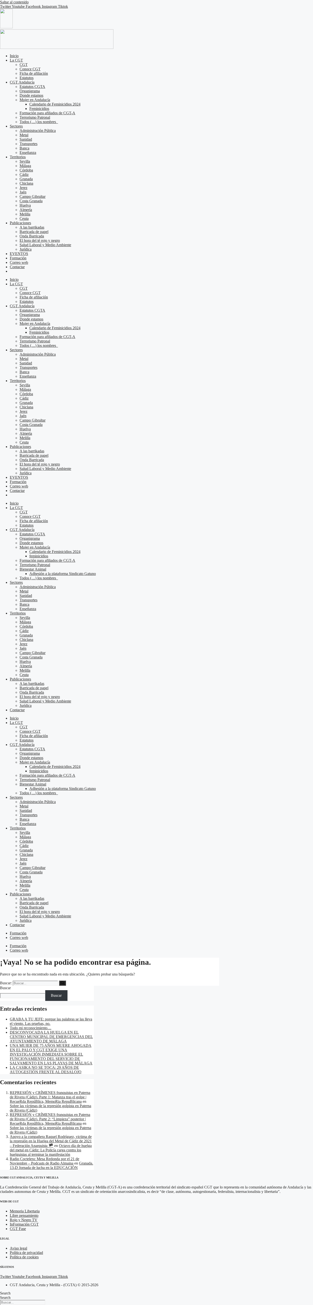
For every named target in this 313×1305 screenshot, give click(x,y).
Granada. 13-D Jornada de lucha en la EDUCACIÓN (51, 1165)
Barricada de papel (34, 232)
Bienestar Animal (33, 569)
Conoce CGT (30, 69)
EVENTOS (19, 254)
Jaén (23, 192)
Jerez (23, 188)
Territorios (18, 157)
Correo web (19, 262)
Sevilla (25, 161)
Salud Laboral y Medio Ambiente (45, 245)
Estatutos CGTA (32, 87)
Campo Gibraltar (32, 196)
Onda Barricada (32, 236)
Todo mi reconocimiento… (30, 1028)
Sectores (16, 126)
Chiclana (26, 183)
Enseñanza (28, 152)
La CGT (16, 60)
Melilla (25, 214)
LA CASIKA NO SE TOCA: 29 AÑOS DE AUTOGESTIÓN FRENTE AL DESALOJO (45, 1069)
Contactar (17, 267)
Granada (26, 179)
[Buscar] (62, 983)
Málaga (25, 166)
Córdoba (26, 170)
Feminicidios (39, 108)
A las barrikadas (32, 227)
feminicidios (38, 556)
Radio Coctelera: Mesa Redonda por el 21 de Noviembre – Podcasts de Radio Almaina (44, 1161)
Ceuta (24, 218)
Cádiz (24, 174)
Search (5, 1293)
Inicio (14, 56)
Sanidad (26, 139)
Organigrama (30, 91)
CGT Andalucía (22, 82)
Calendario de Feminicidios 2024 (54, 104)
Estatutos (27, 78)
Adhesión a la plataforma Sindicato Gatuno (62, 574)
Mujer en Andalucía (35, 100)
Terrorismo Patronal (35, 117)
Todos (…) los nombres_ (39, 122)
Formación (18, 258)
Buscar (5, 988)
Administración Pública (38, 130)
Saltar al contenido (14, 2)
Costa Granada (31, 201)
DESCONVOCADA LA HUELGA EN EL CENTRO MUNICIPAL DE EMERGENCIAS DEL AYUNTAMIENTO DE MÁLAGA (51, 1036)
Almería (26, 210)
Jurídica (26, 249)
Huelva (25, 205)
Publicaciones (20, 223)
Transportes (28, 144)
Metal (24, 135)
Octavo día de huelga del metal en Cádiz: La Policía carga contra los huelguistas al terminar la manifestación (51, 1150)
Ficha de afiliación (34, 73)
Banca (24, 148)
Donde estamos (31, 95)
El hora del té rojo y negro (40, 240)
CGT (24, 65)
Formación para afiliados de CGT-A (47, 113)
